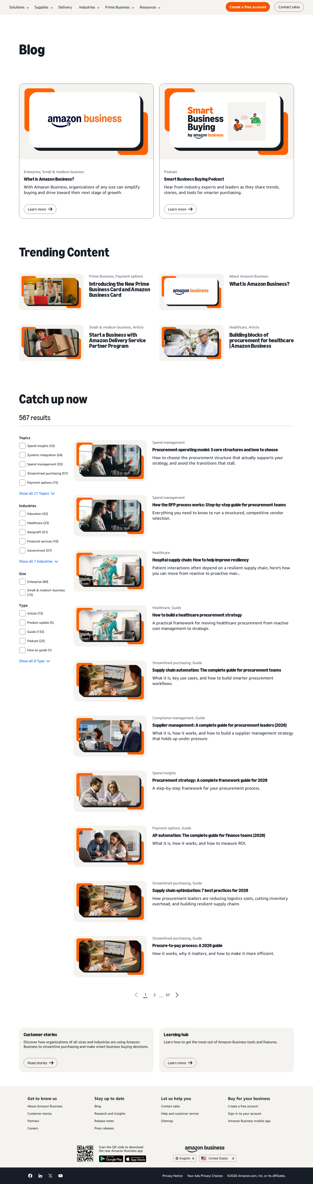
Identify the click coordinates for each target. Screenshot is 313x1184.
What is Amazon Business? (259, 284)
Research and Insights (109, 1113)
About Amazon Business (44, 1106)
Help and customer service (180, 1113)
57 (168, 995)
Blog (97, 1106)
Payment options (166, 828)
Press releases (104, 1128)
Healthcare (161, 552)
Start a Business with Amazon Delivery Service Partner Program (117, 340)
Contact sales (289, 7)
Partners (33, 1121)
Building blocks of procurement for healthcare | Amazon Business (261, 340)
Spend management (168, 442)
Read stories (37, 1063)
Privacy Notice (172, 1176)
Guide (176, 607)
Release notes (104, 1121)
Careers (32, 1128)
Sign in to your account (244, 1113)
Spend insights (164, 773)
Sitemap (167, 1121)
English (185, 1158)
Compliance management (173, 717)
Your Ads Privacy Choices (205, 1176)
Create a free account (247, 7)
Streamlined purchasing (171, 662)
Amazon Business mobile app (249, 1121)
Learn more (37, 209)
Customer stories (39, 1113)
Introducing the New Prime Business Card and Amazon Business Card (119, 289)
